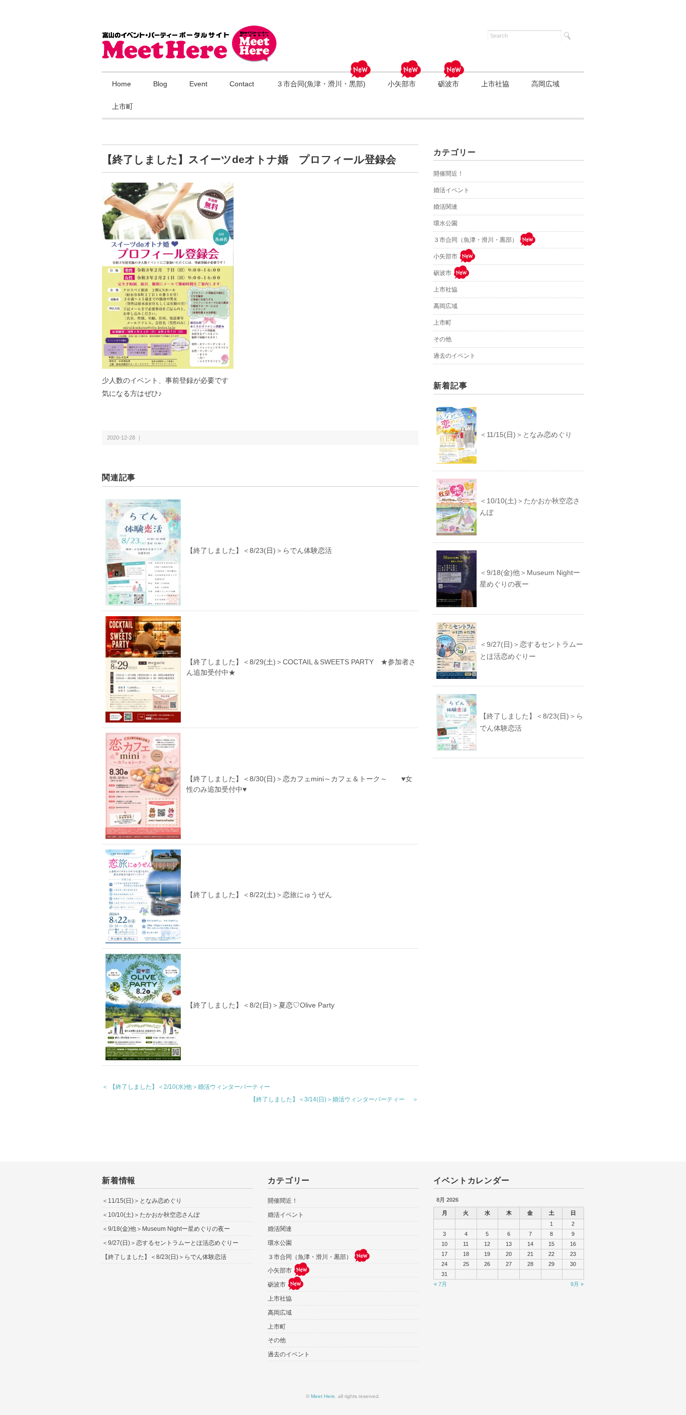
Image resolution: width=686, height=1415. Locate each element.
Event (198, 84)
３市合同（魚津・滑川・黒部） (475, 239)
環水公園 (445, 223)
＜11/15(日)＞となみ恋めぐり (526, 435)
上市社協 (495, 84)
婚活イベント (451, 190)
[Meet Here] (190, 31)
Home (121, 84)
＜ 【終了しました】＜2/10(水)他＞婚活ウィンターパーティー (186, 1086)
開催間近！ (448, 173)
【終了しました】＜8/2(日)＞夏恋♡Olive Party (260, 1005)
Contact (242, 84)
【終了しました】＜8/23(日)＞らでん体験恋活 (259, 550)
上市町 (122, 106)
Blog (160, 84)
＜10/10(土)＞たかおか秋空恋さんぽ (530, 507)
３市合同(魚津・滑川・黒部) (321, 84)
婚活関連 (445, 206)
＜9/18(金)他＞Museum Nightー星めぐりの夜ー (530, 579)
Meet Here (323, 1396)
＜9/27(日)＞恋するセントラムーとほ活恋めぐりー (531, 650)
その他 (442, 339)
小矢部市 (402, 84)
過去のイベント (454, 355)
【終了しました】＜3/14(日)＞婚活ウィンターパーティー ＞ (334, 1099)
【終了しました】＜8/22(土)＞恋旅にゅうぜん (259, 895)
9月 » (577, 1284)
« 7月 (440, 1284)
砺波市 (448, 84)
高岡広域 (545, 84)
